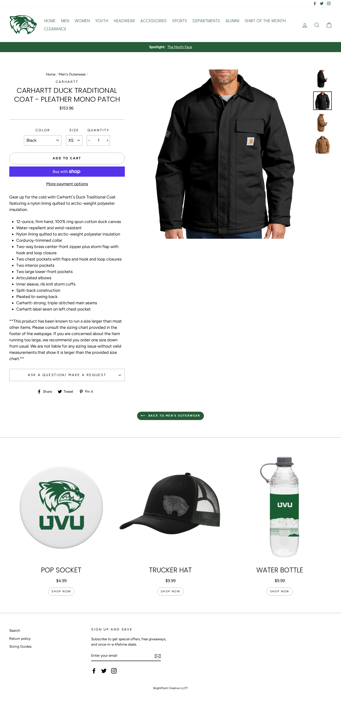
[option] (170, 47)
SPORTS (179, 21)
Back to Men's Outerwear (173, 415)
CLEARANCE (55, 29)
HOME (49, 21)
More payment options (67, 183)
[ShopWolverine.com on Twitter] (104, 671)
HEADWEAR (124, 21)
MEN (65, 21)
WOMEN (82, 21)
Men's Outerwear (72, 74)
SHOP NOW (61, 591)
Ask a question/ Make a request (67, 375)
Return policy (20, 638)
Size (74, 130)
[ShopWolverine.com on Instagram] (114, 671)
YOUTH (101, 21)
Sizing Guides (20, 646)
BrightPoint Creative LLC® (170, 688)
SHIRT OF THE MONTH (265, 21)
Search (14, 630)
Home (50, 74)
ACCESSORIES (153, 21)
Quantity (98, 130)
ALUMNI (232, 21)
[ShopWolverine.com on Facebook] (94, 671)
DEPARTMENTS (206, 21)
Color (42, 130)
